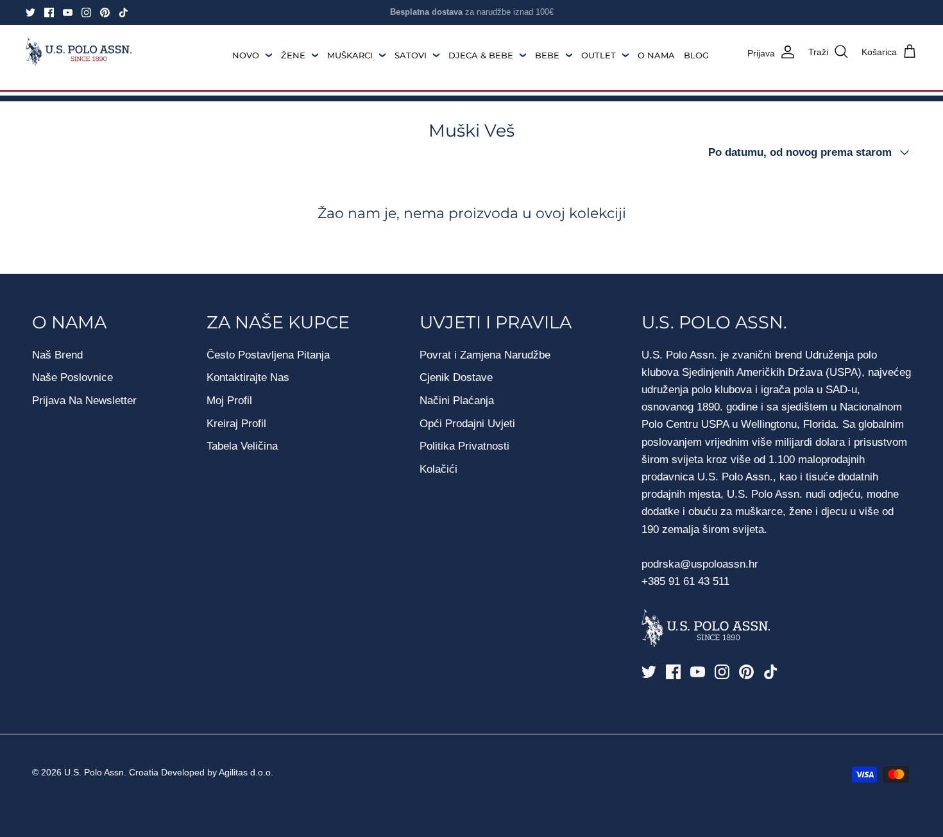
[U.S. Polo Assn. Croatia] (79, 52)
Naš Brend (57, 355)
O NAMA (656, 55)
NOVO (245, 55)
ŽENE (293, 55)
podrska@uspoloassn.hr (701, 564)
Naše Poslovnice (72, 377)
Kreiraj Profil (236, 424)
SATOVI (411, 55)
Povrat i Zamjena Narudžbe (485, 355)
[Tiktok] (123, 12)
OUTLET (598, 55)
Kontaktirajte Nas (248, 377)
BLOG (696, 55)
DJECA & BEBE (480, 55)
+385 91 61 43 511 (685, 581)
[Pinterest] (105, 12)
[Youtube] (67, 12)
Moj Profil (229, 400)
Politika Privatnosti (464, 446)
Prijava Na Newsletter (84, 400)
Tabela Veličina (242, 446)
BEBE (547, 55)
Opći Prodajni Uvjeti (467, 424)
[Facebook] (49, 12)
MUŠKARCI (350, 55)
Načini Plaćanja (457, 400)
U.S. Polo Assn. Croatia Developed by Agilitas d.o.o (167, 772)
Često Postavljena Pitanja (268, 355)
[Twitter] (30, 12)
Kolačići (438, 469)
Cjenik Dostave (456, 377)
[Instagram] (86, 12)
